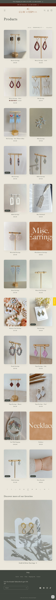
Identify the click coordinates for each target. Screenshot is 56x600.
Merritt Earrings (15, 60)
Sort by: (29, 27)
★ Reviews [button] (54, 301)
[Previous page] (7, 489)
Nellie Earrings (15, 480)
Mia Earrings (40, 98)
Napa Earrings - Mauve (15, 404)
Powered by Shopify (32, 597)
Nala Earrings (40, 328)
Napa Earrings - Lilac (40, 366)
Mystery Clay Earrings (15, 328)
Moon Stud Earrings (40, 290)
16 (23, 489)
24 (44, 489)
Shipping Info (32, 576)
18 (32, 489)
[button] (4, 10)
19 (36, 489)
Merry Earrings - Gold (41, 60)
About (21, 576)
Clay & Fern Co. (26, 597)
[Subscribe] (26, 588)
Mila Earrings (15, 176)
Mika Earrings (41, 138)
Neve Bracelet (40, 480)
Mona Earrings (15, 290)
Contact (38, 576)
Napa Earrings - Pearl (41, 404)
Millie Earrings (15, 214)
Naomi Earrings (15, 366)
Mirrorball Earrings (15, 252)
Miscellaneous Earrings (41, 252)
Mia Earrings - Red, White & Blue (15, 138)
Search (17, 576)
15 (19, 489)
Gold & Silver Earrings (27, 563)
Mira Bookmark (41, 214)
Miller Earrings (41, 176)
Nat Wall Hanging (15, 442)
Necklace (40, 442)
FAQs (26, 576)
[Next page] (48, 489)
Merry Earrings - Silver (15, 98)
